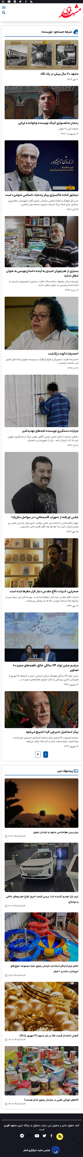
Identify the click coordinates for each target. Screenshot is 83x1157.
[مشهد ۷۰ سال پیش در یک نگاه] (41, 55)
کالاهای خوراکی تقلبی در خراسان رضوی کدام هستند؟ (51, 1100)
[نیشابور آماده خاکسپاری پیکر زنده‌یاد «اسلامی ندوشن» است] (41, 165)
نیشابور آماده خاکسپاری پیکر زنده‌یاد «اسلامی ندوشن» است (41, 195)
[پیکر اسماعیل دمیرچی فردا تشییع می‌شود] (41, 709)
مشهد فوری (10, 1126)
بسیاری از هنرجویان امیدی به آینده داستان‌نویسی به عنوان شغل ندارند (42, 273)
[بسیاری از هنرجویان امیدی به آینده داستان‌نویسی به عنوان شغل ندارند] (41, 241)
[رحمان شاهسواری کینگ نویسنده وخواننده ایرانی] (41, 102)
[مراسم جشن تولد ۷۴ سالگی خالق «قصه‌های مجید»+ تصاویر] (41, 637)
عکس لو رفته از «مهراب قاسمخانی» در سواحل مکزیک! (44, 517)
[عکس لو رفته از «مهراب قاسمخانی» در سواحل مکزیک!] (41, 482)
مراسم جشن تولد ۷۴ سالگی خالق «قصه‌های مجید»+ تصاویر (45, 668)
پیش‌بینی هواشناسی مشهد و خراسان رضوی (55, 832)
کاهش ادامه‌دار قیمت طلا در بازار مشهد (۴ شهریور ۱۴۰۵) (48, 1036)
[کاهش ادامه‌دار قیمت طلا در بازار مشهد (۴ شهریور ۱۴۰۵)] (41, 1006)
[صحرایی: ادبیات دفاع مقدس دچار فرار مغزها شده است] (41, 563)
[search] (3, 13)
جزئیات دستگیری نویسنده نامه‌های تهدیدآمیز (50, 431)
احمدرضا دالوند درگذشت (63, 353)
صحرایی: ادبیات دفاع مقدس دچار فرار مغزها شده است (44, 591)
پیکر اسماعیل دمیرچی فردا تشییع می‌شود (52, 732)
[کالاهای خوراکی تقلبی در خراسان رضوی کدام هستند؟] (41, 1070)
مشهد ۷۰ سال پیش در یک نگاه (59, 74)
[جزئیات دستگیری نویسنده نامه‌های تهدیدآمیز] (41, 401)
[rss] (31, 2)
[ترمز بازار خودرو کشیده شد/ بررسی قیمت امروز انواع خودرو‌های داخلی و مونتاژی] (41, 867)
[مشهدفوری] (69, 11)
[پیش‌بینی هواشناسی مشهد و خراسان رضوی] (41, 803)
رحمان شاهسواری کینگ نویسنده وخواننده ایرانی (48, 123)
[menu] (4, 8)
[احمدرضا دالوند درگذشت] (41, 323)
